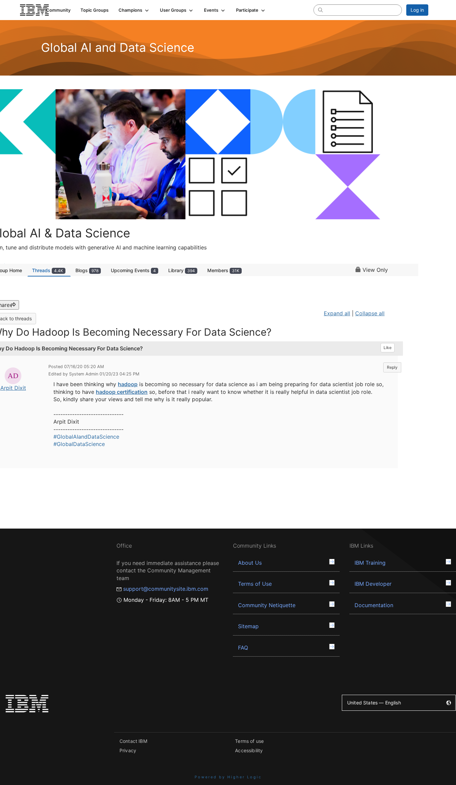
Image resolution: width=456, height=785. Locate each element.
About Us (250, 562)
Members (223, 270)
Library (181, 270)
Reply (392, 367)
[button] (134, 10)
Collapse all (370, 313)
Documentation (374, 605)
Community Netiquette (266, 605)
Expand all (337, 313)
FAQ (243, 647)
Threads (47, 270)
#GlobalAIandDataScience (86, 436)
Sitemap (248, 626)
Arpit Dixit (13, 387)
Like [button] (388, 347)
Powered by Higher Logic (228, 777)
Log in (417, 10)
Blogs (86, 270)
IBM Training (370, 562)
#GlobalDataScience (79, 444)
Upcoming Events (133, 270)
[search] (320, 9)
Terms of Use (255, 583)
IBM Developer (373, 583)
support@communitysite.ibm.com (165, 588)
